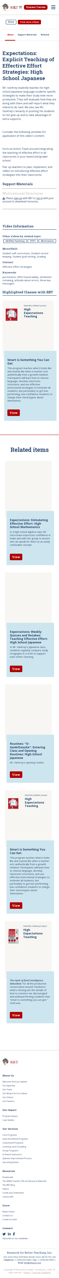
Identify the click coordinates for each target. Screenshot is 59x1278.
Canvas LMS (7, 1196)
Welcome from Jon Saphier (14, 1081)
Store (6, 1205)
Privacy (26, 1272)
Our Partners (8, 1101)
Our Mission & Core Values (14, 1093)
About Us (8, 1075)
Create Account (9, 1219)
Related (45, 34)
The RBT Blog (8, 1185)
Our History (7, 1097)
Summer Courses (35, 7)
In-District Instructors (12, 1154)
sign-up (18, 198)
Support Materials (27, 34)
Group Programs (10, 1150)
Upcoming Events (10, 1162)
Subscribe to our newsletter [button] (15, 1238)
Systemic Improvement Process (16, 1158)
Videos (5, 1189)
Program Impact (10, 1116)
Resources (8, 1171)
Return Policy (8, 1211)
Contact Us (7, 1215)
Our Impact (9, 1110)
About (10, 34)
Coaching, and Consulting (14, 1146)
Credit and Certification (13, 1192)
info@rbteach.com (32, 1262)
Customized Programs (12, 1142)
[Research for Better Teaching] (14, 1062)
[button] (14, 7)
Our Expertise (8, 1085)
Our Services (10, 1128)
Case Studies (8, 1120)
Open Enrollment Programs (15, 1138)
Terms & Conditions (41, 1272)
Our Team (7, 1089)
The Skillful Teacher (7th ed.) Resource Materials (24, 1181)
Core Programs (9, 1135)
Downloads (7, 1177)
